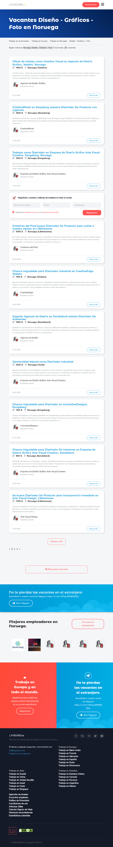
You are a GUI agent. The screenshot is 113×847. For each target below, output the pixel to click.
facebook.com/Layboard (19, 754)
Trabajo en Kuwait (17, 774)
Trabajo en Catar (17, 786)
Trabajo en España (68, 759)
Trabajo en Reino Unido (70, 750)
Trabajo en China (17, 777)
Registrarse (92, 213)
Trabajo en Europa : (68, 747)
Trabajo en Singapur (18, 789)
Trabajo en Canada (68, 777)
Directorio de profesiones (21, 813)
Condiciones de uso (18, 804)
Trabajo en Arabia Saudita (21, 780)
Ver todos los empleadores (88, 624)
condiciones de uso (31, 212)
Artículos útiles (16, 807)
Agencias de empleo (18, 794)
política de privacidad (50, 212)
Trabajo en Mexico (67, 786)
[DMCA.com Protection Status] (26, 831)
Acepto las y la (37, 212)
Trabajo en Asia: (16, 771)
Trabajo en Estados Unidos (71, 774)
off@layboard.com (17, 751)
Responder (93, 95)
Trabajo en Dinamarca (69, 765)
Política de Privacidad (19, 801)
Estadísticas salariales (19, 816)
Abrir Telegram (22, 603)
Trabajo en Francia (67, 753)
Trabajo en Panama (68, 780)
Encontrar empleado (18, 797)
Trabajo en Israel (17, 783)
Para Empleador (91, 4)
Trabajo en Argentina (69, 783)
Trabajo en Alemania (68, 756)
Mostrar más (57, 541)
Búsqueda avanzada (57, 569)
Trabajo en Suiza (67, 762)
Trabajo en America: (68, 771)
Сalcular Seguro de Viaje (20, 810)
